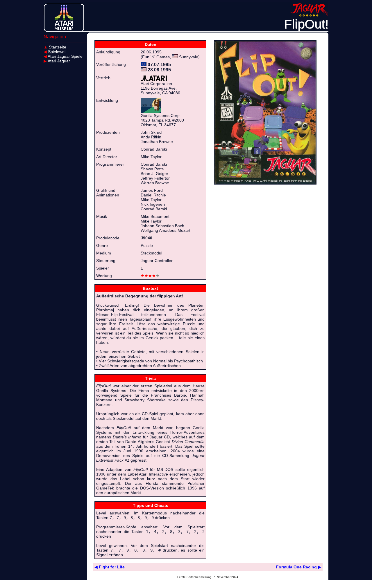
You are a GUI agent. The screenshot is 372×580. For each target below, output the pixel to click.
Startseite (55, 47)
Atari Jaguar (57, 61)
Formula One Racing (298, 567)
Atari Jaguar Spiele (63, 56)
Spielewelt (55, 51)
